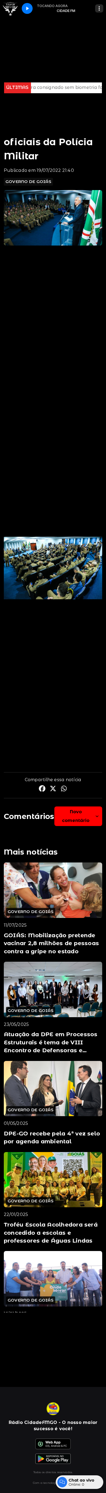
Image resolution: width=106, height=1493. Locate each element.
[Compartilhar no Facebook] (42, 789)
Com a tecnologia (46, 1483)
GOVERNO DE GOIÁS (28, 181)
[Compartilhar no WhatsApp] (64, 789)
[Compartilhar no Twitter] (53, 789)
